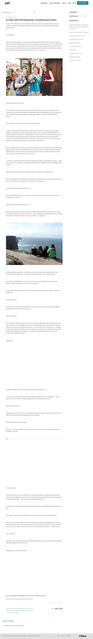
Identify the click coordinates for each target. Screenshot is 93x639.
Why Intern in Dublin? (74, 43)
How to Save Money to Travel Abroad (78, 32)
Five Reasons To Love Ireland (77, 36)
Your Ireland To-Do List (75, 46)
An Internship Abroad (74, 57)
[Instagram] (81, 636)
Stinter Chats (72, 50)
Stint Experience (54, 3)
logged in (12, 625)
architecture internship (18, 608)
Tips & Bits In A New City (75, 53)
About (64, 3)
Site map (68, 635)
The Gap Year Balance (75, 60)
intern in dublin (10, 610)
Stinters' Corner (56, 603)
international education (21, 610)
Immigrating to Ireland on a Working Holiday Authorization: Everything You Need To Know (79, 26)
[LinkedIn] (85, 636)
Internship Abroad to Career (76, 39)
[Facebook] (79, 636)
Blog (74, 3)
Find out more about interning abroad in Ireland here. (19, 599)
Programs (44, 3)
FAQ (69, 3)
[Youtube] (83, 636)
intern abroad (28, 608)
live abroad (9, 612)
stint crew (16, 612)
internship (31, 610)
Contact (63, 635)
